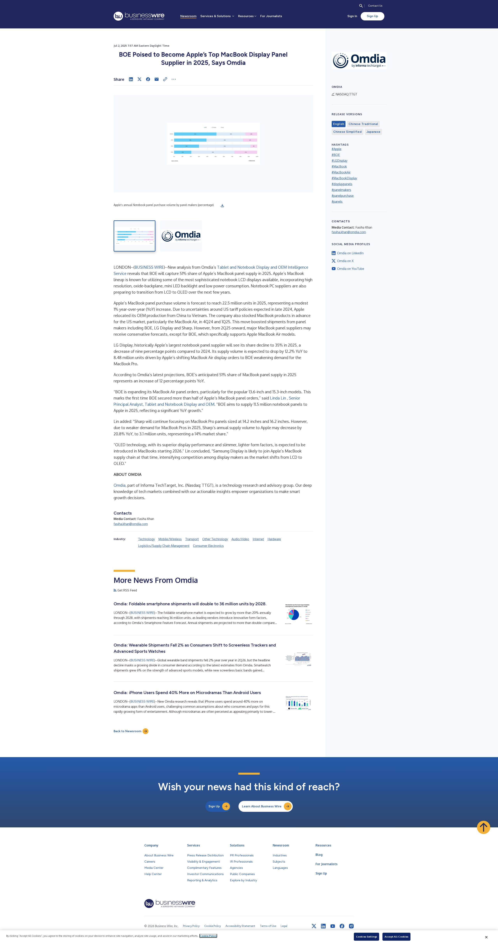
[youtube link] (332, 926)
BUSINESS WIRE (149, 267)
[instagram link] (351, 926)
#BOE (336, 155)
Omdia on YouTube (350, 269)
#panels (337, 201)
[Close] (486, 937)
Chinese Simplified (347, 132)
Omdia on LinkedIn (350, 253)
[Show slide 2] (181, 236)
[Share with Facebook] (148, 79)
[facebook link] (342, 926)
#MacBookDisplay (344, 178)
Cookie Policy (208, 935)
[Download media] (222, 205)
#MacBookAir (341, 172)
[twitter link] (314, 926)
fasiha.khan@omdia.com (131, 524)
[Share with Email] (156, 79)
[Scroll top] (483, 827)
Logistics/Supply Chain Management (163, 546)
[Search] (361, 6)
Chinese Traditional (363, 124)
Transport (192, 539)
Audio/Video (240, 539)
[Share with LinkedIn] (131, 79)
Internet (258, 539)
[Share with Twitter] (139, 79)
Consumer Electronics (208, 546)
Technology (146, 539)
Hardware (274, 539)
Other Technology (215, 539)
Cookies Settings (366, 936)
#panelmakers (341, 190)
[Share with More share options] (174, 79)
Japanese (373, 132)
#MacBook (339, 166)
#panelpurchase (343, 196)
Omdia (119, 485)
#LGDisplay (339, 161)
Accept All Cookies (396, 936)
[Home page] (139, 16)
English (338, 124)
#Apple (336, 149)
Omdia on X (345, 261)
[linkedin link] (323, 926)
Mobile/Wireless (170, 539)
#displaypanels (342, 184)
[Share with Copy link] (165, 79)
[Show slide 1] (134, 236)
